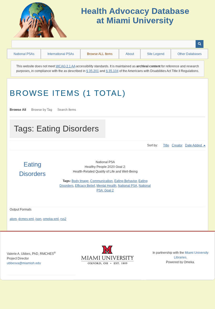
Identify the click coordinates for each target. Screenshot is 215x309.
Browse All (18, 110)
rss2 (63, 219)
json (38, 219)
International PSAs (60, 54)
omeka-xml (51, 219)
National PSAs (24, 54)
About (130, 54)
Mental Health (106, 185)
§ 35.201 (92, 71)
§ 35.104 (112, 71)
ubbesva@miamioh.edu (24, 263)
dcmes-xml (26, 219)
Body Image (80, 181)
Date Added (194, 145)
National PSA (127, 185)
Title (166, 145)
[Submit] (199, 44)
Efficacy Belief (85, 185)
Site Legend (155, 54)
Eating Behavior (125, 181)
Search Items (66, 110)
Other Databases (190, 54)
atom (13, 219)
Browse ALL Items (99, 54)
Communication (101, 181)
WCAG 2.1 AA (65, 66)
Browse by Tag (41, 110)
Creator (177, 145)
